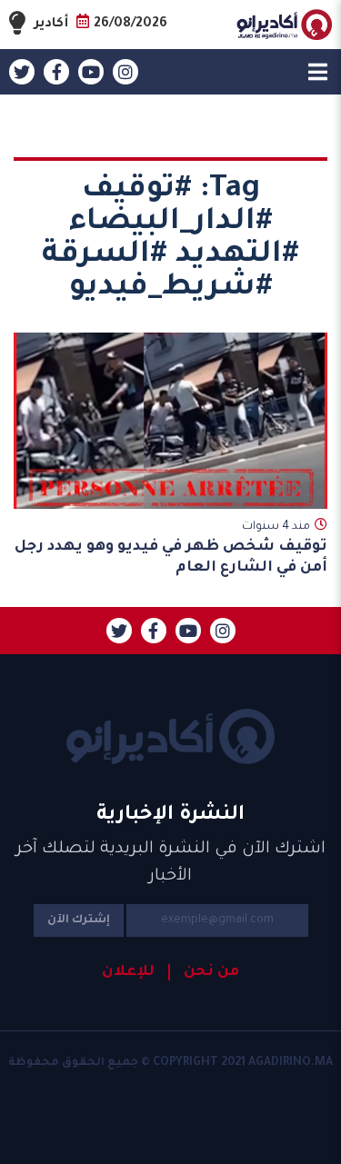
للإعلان (128, 972)
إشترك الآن (78, 920)
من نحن (211, 972)
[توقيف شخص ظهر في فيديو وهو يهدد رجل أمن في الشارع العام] (170, 421)
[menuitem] (203, 972)
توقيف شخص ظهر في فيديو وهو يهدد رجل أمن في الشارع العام (171, 557)
